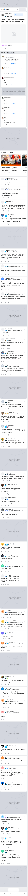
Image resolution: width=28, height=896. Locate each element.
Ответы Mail (11, 767)
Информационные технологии (14, 509)
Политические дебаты (14, 188)
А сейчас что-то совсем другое (14, 497)
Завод (9, 338)
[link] (11, 163)
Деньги (9, 400)
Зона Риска (11, 351)
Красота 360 (11, 250)
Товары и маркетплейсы (10, 16)
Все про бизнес (12, 178)
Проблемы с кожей (13, 425)
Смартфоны (11, 472)
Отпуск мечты (12, 676)
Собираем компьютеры (13, 438)
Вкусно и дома (12, 412)
